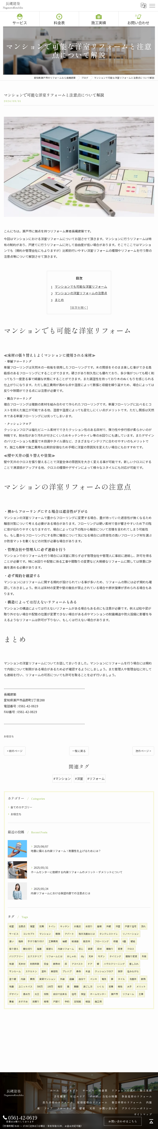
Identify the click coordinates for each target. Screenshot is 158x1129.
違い (11, 941)
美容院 (54, 971)
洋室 (118, 926)
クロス (130, 948)
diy (82, 956)
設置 (39, 948)
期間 (76, 986)
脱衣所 (86, 941)
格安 (60, 986)
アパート (69, 933)
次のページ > (143, 751)
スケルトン (31, 971)
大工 (37, 993)
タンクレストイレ (108, 933)
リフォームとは (54, 956)
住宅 (74, 993)
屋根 (99, 926)
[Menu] (152, 5)
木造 (88, 971)
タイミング (115, 956)
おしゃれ (71, 956)
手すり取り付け (36, 941)
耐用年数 (34, 963)
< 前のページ (15, 751)
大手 (129, 986)
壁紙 (133, 941)
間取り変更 (131, 956)
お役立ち (9, 736)
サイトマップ (143, 1114)
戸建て (56, 1001)
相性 (120, 986)
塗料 (44, 971)
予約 (67, 1001)
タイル (121, 978)
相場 (46, 1001)
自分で (82, 978)
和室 (11, 926)
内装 (23, 978)
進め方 (26, 993)
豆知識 (77, 1001)
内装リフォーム (66, 948)
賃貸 (90, 948)
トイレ (52, 926)
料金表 (59, 22)
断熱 (143, 978)
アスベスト (77, 963)
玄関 (41, 926)
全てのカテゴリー (21, 807)
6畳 (124, 941)
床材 (99, 948)
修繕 (115, 941)
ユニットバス (25, 986)
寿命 (78, 971)
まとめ (59, 299)
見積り (35, 1001)
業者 (11, 1001)
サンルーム (15, 971)
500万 (40, 986)
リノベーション (131, 933)
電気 (104, 978)
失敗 (144, 956)
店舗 (71, 978)
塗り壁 (12, 978)
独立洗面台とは (87, 933)
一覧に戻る (79, 751)
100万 (50, 986)
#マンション (62, 778)
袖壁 (64, 941)
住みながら (133, 971)
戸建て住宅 (130, 926)
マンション (45, 933)
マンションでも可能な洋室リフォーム (81, 286)
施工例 (98, 1001)
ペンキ (93, 978)
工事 (141, 993)
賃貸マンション (47, 978)
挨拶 (120, 971)
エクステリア (35, 956)
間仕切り (27, 948)
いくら (100, 986)
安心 (81, 948)
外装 (62, 978)
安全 (46, 963)
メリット (141, 986)
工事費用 (53, 941)
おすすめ (23, 1001)
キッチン (64, 926)
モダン (101, 956)
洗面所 (132, 978)
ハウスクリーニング (114, 963)
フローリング (102, 941)
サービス (19, 22)
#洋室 (79, 778)
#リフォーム (96, 778)
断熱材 (56, 963)
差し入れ (134, 963)
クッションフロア (104, 971)
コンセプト (29, 933)
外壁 (108, 926)
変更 (120, 948)
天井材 (21, 963)
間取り (109, 948)
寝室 (32, 926)
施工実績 (98, 22)
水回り (89, 926)
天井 (91, 956)
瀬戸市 (114, 993)
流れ (143, 926)
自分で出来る (60, 993)
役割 (46, 993)
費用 (32, 978)
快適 (11, 963)
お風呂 (77, 926)
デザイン (13, 993)
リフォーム (128, 993)
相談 (88, 1001)
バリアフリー (16, 956)
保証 (83, 993)
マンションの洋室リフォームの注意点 (81, 293)
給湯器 (75, 941)
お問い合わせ (138, 22)
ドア (90, 963)
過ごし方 (87, 986)
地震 (11, 986)
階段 (20, 941)
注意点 (21, 926)
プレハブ (67, 971)
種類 (57, 933)
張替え (49, 948)
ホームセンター (98, 993)
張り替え (13, 948)
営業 (111, 986)
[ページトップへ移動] (151, 1121)
